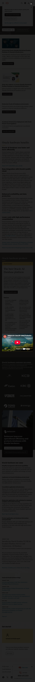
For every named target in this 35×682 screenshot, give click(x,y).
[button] (31, 4)
